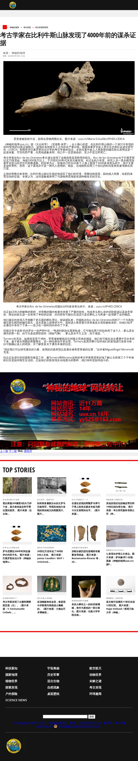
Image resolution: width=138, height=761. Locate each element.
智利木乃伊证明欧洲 (46, 547)
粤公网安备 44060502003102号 (79, 727)
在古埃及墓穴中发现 (11, 499)
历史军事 (53, 675)
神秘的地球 (14, 27)
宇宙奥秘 (53, 668)
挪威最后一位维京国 (115, 598)
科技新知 (11, 668)
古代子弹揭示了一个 (80, 499)
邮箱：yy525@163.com (86, 723)
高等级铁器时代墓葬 (80, 600)
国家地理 (11, 675)
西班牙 (28, 451)
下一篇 (13, 451)
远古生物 (53, 681)
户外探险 (11, 694)
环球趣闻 (95, 694)
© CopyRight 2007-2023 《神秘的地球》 (40, 723)
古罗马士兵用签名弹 (11, 547)
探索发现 (11, 687)
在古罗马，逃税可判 (46, 499)
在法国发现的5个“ (10, 598)
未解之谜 (95, 681)
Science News (16, 700)
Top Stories (19, 469)
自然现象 (53, 687)
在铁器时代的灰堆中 (80, 547)
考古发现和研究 (41, 27)
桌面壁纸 (53, 694)
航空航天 (95, 668)
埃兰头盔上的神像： (46, 598)
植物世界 (11, 681)
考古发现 (27, 27)
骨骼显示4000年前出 (115, 550)
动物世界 (95, 675)
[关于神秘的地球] (14, 746)
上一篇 (4, 451)
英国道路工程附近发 (115, 499)
